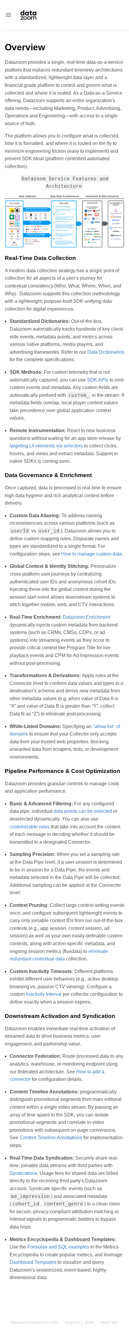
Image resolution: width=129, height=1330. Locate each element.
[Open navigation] (8, 15)
